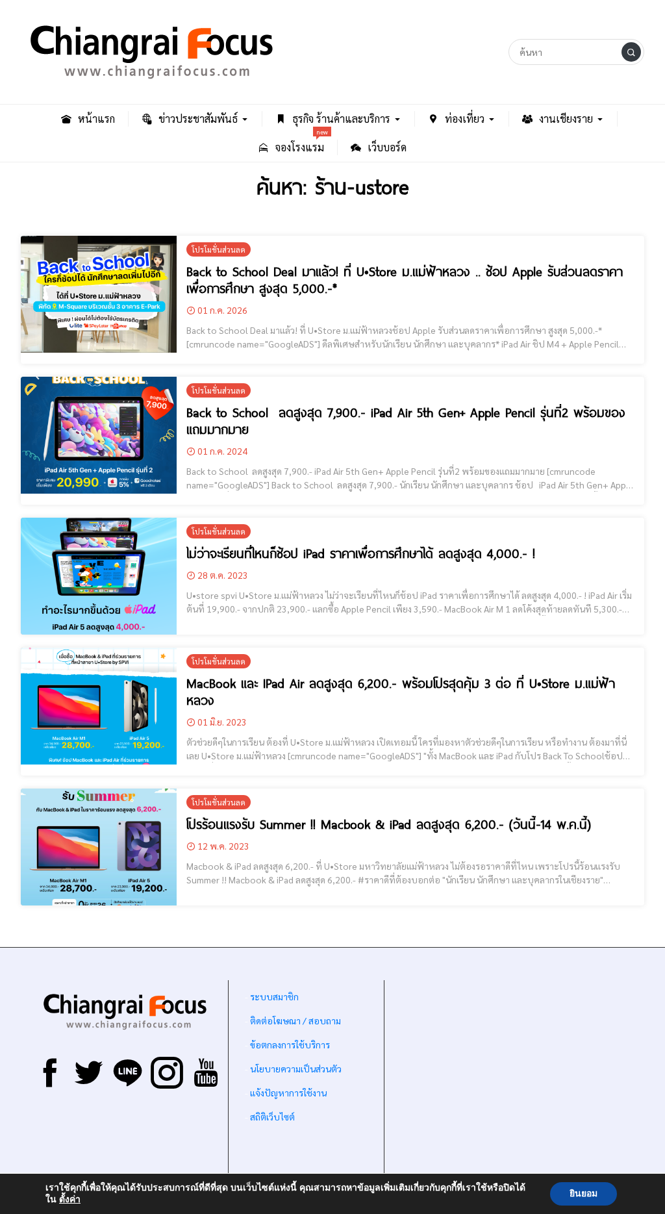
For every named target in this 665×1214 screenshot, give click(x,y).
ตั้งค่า (70, 1200)
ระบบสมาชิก (274, 996)
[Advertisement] (514, 1081)
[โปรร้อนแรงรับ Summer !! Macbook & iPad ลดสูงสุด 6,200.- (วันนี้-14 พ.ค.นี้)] (99, 847)
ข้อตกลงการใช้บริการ (290, 1044)
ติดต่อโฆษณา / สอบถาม (295, 1020)
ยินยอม (583, 1193)
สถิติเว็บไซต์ (272, 1116)
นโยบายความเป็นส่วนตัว (296, 1068)
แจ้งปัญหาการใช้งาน (287, 1092)
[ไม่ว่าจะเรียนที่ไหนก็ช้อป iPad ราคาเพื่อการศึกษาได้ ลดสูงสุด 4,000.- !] (99, 576)
